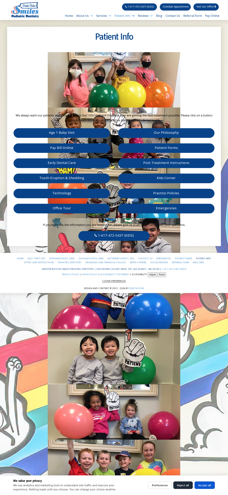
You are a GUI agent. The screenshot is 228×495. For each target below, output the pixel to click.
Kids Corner (166, 178)
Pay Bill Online (61, 147)
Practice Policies (166, 193)
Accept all (204, 485)
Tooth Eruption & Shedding (61, 178)
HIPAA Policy (90, 274)
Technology (61, 193)
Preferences (160, 485)
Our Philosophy (166, 132)
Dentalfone (136, 288)
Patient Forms (166, 147)
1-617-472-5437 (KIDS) (140, 6)
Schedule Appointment (176, 6)
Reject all (183, 485)
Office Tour (62, 208)
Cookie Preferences (114, 280)
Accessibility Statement (114, 274)
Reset (162, 274)
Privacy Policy (71, 274)
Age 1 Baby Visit (62, 132)
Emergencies (166, 208)
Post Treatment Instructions (166, 162)
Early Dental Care (62, 162)
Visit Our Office (205, 6)
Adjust (152, 274)
